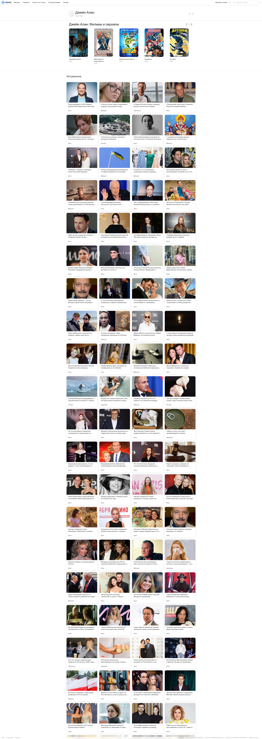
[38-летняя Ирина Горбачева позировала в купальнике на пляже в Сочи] (82, 424)
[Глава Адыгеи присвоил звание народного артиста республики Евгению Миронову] (147, 620)
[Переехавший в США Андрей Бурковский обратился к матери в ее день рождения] (82, 97)
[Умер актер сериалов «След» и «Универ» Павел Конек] (82, 228)
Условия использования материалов (236, 737)
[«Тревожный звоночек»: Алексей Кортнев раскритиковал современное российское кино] (180, 97)
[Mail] (3, 2)
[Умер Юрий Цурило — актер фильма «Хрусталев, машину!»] (82, 293)
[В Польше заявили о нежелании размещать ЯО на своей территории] (82, 685)
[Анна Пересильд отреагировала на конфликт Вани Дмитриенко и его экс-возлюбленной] (82, 489)
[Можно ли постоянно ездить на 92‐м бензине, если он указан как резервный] (114, 685)
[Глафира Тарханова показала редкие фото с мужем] (180, 228)
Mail (3, 737)
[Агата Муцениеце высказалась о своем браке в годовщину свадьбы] (147, 293)
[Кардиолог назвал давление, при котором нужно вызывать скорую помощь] (114, 391)
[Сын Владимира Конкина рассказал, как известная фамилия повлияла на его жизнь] (114, 195)
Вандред (148, 59)
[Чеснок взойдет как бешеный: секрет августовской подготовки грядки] (180, 391)
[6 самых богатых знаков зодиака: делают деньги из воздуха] (147, 97)
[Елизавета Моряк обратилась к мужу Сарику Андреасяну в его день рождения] (147, 522)
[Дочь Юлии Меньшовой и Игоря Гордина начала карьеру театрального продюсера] (82, 359)
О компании (9, 737)
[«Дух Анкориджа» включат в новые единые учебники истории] (82, 587)
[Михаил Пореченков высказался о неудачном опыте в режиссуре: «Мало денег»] (114, 424)
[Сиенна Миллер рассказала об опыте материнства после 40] (114, 620)
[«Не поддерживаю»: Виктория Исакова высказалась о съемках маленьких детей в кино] (147, 195)
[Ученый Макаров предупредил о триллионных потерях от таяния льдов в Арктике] (82, 391)
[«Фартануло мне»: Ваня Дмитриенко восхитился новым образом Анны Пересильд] (180, 261)
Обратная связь (253, 737)
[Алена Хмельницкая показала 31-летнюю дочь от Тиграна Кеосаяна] (147, 130)
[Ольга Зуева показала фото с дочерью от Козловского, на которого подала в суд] (147, 653)
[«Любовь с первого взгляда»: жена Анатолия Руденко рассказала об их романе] (82, 162)
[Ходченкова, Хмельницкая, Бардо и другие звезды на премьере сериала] (180, 653)
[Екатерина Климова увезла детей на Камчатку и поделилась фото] (114, 228)
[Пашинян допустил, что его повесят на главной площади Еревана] (147, 391)
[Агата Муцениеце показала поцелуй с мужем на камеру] (147, 718)
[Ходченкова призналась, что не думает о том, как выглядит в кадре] (82, 457)
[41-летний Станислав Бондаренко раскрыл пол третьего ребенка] (147, 685)
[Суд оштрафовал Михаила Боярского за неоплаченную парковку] (180, 587)
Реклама (17, 737)
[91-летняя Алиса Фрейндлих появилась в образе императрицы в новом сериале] (114, 293)
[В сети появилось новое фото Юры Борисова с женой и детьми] (180, 489)
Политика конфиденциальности (214, 737)
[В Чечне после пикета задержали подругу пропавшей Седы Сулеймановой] (114, 97)
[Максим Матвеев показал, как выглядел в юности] (114, 261)
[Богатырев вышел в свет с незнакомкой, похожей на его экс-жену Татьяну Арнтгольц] (180, 162)
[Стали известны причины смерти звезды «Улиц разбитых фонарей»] (180, 326)
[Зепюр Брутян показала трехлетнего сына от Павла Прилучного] (114, 587)
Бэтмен (173, 59)
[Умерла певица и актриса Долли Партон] (82, 555)
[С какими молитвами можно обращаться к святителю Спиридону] (180, 130)
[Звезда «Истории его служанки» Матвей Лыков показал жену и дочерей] (180, 685)
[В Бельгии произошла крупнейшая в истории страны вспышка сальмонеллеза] (114, 653)
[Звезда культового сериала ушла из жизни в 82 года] (114, 489)
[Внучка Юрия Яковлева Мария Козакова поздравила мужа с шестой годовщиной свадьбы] (82, 261)
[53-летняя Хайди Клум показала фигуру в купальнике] (147, 587)
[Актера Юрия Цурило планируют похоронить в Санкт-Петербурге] (82, 620)
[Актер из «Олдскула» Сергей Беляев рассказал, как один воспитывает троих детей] (180, 195)
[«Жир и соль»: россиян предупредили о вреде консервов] (180, 424)
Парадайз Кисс (75, 59)
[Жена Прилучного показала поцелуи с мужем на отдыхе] (180, 359)
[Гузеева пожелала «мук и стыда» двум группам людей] (180, 620)
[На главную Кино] (8, 2)
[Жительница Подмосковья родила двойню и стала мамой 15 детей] (147, 424)
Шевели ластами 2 (126, 59)
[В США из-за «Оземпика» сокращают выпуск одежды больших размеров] (147, 162)
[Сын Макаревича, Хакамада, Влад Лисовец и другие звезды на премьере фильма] (147, 228)
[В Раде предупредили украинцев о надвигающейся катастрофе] (114, 162)
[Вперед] (191, 24)
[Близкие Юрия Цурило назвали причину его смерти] (180, 522)
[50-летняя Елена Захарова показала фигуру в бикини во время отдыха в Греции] (147, 457)
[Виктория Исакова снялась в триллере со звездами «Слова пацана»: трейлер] (114, 718)
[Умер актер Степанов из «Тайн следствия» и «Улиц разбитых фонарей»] (180, 293)
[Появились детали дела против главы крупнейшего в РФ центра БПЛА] (82, 195)
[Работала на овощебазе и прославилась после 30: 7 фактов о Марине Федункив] (180, 718)
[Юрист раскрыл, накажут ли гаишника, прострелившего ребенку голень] (180, 457)
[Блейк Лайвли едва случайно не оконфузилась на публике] (114, 359)
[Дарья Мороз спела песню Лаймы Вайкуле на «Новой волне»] (147, 326)
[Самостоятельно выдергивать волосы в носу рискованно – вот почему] (180, 555)
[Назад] (187, 24)
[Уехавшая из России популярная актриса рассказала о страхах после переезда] (114, 522)
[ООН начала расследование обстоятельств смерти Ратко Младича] (147, 555)
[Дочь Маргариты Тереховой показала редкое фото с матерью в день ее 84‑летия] (82, 130)
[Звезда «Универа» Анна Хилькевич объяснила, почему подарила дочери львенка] (82, 522)
